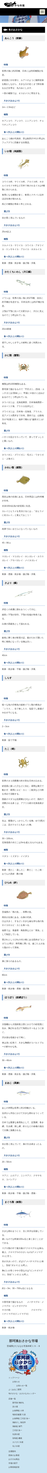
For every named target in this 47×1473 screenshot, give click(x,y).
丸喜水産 (16, 1434)
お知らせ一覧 (21, 1386)
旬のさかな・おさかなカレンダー (22, 1393)
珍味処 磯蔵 (17, 1438)
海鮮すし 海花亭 (19, 1422)
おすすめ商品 (13, 1459)
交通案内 (12, 1451)
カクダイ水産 (17, 1442)
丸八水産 (16, 1446)
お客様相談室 (13, 1467)
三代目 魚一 (17, 1430)
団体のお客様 (13, 1455)
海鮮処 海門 (17, 1426)
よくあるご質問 (14, 1389)
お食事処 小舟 (18, 1410)
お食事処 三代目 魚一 (21, 1418)
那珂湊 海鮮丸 (18, 1403)
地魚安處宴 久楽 (19, 1414)
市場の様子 (13, 1463)
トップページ (13, 1378)
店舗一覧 (12, 1399)
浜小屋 (15, 1407)
